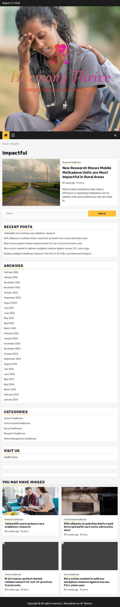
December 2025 (12, 282)
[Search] (115, 135)
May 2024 (9, 379)
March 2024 (10, 389)
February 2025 (11, 333)
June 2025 (9, 313)
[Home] (6, 135)
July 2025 (9, 307)
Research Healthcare (71, 162)
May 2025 (9, 318)
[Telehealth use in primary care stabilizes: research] (30, 501)
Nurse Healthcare (13, 428)
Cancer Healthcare (13, 418)
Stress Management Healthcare (20, 438)
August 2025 (10, 302)
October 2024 (11, 353)
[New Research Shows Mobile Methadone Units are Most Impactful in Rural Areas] (31, 182)
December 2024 (12, 343)
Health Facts (11, 457)
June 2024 (9, 374)
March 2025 (10, 328)
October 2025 (11, 292)
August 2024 (10, 364)
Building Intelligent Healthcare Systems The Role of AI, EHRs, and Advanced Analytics (47, 253)
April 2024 (9, 384)
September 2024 (12, 358)
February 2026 (11, 272)
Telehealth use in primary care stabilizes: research (29, 233)
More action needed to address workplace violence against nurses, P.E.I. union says (46, 248)
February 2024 (11, 394)
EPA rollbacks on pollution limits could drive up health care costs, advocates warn (46, 238)
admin (81, 183)
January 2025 (11, 338)
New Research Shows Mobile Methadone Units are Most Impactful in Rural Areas (86, 172)
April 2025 (9, 323)
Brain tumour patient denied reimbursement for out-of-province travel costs (43, 243)
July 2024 (9, 369)
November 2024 (12, 348)
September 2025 (12, 297)
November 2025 (12, 287)
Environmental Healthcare (17, 423)
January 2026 (11, 277)
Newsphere (70, 603)
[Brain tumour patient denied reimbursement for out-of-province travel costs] (30, 556)
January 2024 (11, 399)
